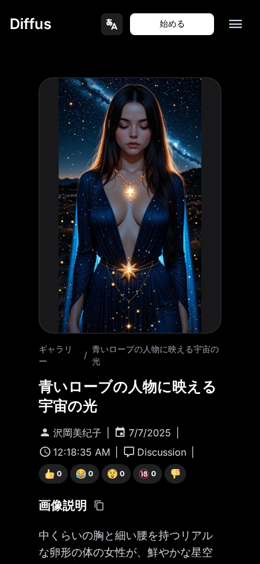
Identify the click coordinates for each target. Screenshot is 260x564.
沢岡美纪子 (77, 433)
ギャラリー (56, 355)
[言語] (112, 24)
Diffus (30, 24)
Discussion (161, 452)
